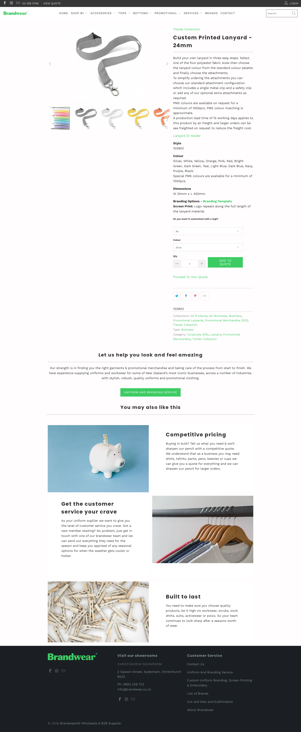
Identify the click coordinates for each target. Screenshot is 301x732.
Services (192, 13)
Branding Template (217, 201)
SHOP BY (78, 13)
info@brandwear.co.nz (134, 689)
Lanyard (215, 334)
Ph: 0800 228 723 (130, 684)
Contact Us (195, 664)
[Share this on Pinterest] (195, 296)
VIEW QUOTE (52, 3)
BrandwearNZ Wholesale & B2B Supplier (90, 723)
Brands (211, 13)
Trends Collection (186, 29)
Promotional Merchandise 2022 (226, 320)
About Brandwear (200, 710)
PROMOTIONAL (166, 13)
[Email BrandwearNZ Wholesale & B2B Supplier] (18, 3)
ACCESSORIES (101, 13)
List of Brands (197, 693)
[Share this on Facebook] (186, 296)
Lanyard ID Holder (186, 136)
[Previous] (50, 64)
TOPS (122, 13)
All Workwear (218, 316)
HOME (63, 13)
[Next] (167, 64)
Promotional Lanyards (188, 320)
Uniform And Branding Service (210, 672)
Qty (175, 256)
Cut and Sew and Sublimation (210, 701)
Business (235, 316)
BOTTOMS (141, 13)
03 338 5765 (30, 3)
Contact (228, 13)
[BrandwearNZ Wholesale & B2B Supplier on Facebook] (4, 3)
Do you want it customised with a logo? (195, 219)
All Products (198, 316)
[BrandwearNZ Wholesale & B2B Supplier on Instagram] (11, 3)
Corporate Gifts (198, 334)
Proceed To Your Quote (190, 277)
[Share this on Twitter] (177, 296)
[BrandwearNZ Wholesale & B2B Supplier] (15, 13)
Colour (177, 240)
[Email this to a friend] (204, 296)
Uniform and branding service (150, 392)
